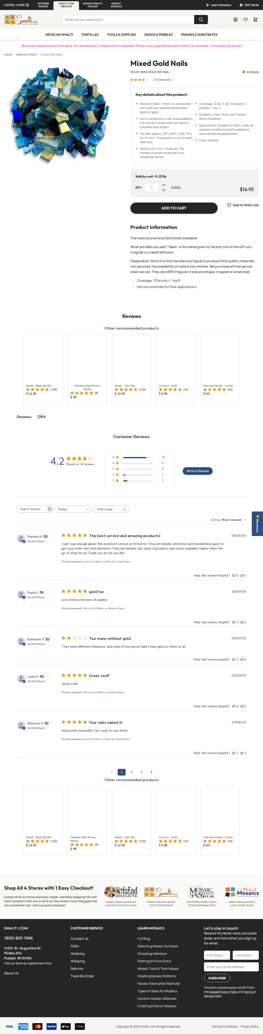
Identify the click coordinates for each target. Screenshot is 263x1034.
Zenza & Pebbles (158, 34)
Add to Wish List (246, 205)
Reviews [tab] (24, 416)
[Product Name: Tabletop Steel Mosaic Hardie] (87, 369)
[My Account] (235, 19)
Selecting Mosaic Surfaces (157, 946)
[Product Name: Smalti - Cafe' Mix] (131, 369)
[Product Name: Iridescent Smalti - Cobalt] (220, 369)
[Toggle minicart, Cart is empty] (255, 19)
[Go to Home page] (21, 19)
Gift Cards (251, 5)
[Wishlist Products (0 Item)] (245, 19)
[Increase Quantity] (163, 185)
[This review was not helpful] (241, 659)
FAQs (75, 946)
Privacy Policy (250, 1026)
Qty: (138, 187)
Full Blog (143, 938)
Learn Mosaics (221, 5)
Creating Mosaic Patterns (156, 976)
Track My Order (82, 976)
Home (8, 54)
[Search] (201, 19)
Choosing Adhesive (152, 953)
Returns (77, 968)
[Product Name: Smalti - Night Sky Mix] (43, 369)
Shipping (78, 961)
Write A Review (198, 471)
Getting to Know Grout (154, 961)
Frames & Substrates (199, 34)
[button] (43, 5)
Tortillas (90, 34)
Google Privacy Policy (223, 992)
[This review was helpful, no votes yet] (233, 575)
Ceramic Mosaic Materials (157, 998)
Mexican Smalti (59, 34)
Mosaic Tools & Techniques (157, 968)
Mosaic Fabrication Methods (158, 983)
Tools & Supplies (121, 34)
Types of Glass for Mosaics (157, 991)
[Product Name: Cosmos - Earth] (175, 369)
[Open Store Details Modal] (27, 5)
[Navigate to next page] (152, 772)
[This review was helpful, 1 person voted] (233, 659)
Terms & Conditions (225, 1026)
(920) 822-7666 (18, 937)
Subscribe (217, 978)
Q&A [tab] (41, 416)
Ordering (78, 953)
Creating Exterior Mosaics (156, 1006)
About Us (11, 973)
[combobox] (73, 509)
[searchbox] (31, 509)
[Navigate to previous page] (112, 772)
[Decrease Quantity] (163, 190)
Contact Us (80, 938)
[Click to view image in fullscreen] (59, 114)
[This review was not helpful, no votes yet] (241, 575)
